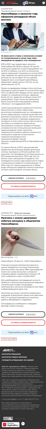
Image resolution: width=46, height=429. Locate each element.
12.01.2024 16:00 (6, 9)
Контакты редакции (11, 354)
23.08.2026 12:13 (7, 213)
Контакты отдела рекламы (14, 357)
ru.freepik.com (6, 52)
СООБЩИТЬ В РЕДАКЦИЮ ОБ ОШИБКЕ (18, 360)
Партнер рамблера (20, 418)
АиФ (16, 257)
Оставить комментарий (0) (23, 186)
